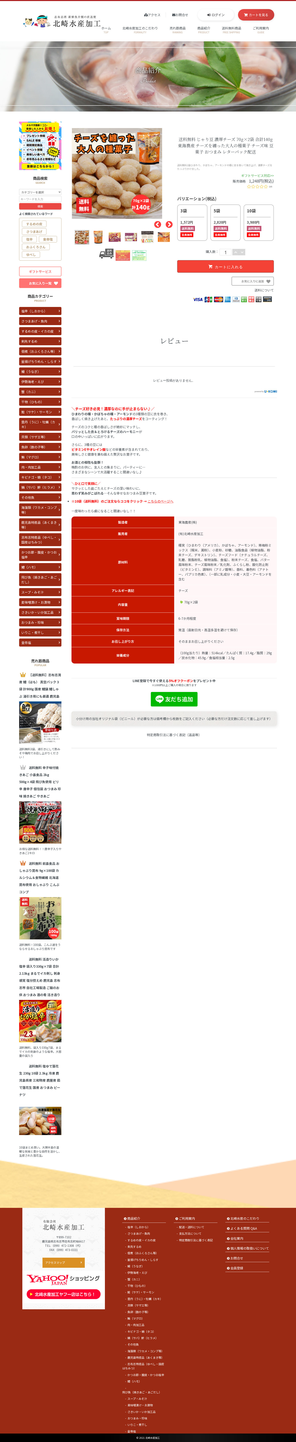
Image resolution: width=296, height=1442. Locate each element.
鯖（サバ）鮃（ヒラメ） (39, 487)
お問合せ (181, 14)
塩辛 (29, 239)
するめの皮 (34, 223)
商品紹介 (203, 30)
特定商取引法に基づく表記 (196, 1240)
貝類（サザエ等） (34, 436)
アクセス (154, 14)
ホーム (106, 30)
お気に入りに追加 (256, 282)
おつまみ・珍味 (32, 622)
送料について (264, 290)
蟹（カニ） (29, 391)
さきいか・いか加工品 (37, 612)
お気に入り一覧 (40, 283)
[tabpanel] (123, 173)
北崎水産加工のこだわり (140, 30)
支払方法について (190, 1233)
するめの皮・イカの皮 (37, 331)
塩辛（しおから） (34, 311)
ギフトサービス (40, 271)
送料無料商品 (231, 30)
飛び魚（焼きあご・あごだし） (39, 579)
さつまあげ (34, 231)
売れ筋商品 (178, 30)
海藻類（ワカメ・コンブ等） (39, 510)
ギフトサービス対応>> (257, 175)
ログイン (218, 14)
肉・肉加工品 (31, 467)
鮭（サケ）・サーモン (36, 411)
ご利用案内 (261, 30)
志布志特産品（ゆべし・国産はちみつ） (39, 540)
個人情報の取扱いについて (249, 1248)
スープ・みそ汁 (32, 592)
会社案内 (236, 1238)
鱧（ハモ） (29, 567)
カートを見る (258, 14)
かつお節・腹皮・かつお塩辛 (39, 554)
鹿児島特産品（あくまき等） (39, 525)
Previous (156, 223)
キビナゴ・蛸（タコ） (37, 477)
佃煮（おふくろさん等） (39, 351)
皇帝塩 (48, 239)
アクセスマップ (55, 1262)
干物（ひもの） (32, 401)
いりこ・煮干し (32, 632)
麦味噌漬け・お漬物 (35, 602)
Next (167, 223)
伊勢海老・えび (32, 381)
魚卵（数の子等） (34, 446)
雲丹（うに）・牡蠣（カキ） (38, 424)
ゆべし (31, 254)
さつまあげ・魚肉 (34, 321)
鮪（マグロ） (31, 457)
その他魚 (27, 497)
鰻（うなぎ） (31, 371)
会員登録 (236, 1268)
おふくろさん (36, 246)
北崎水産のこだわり (244, 1218)
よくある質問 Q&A (243, 1228)
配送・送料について (191, 1227)
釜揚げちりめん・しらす (39, 361)
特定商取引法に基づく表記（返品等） (174, 734)
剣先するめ (29, 341)
